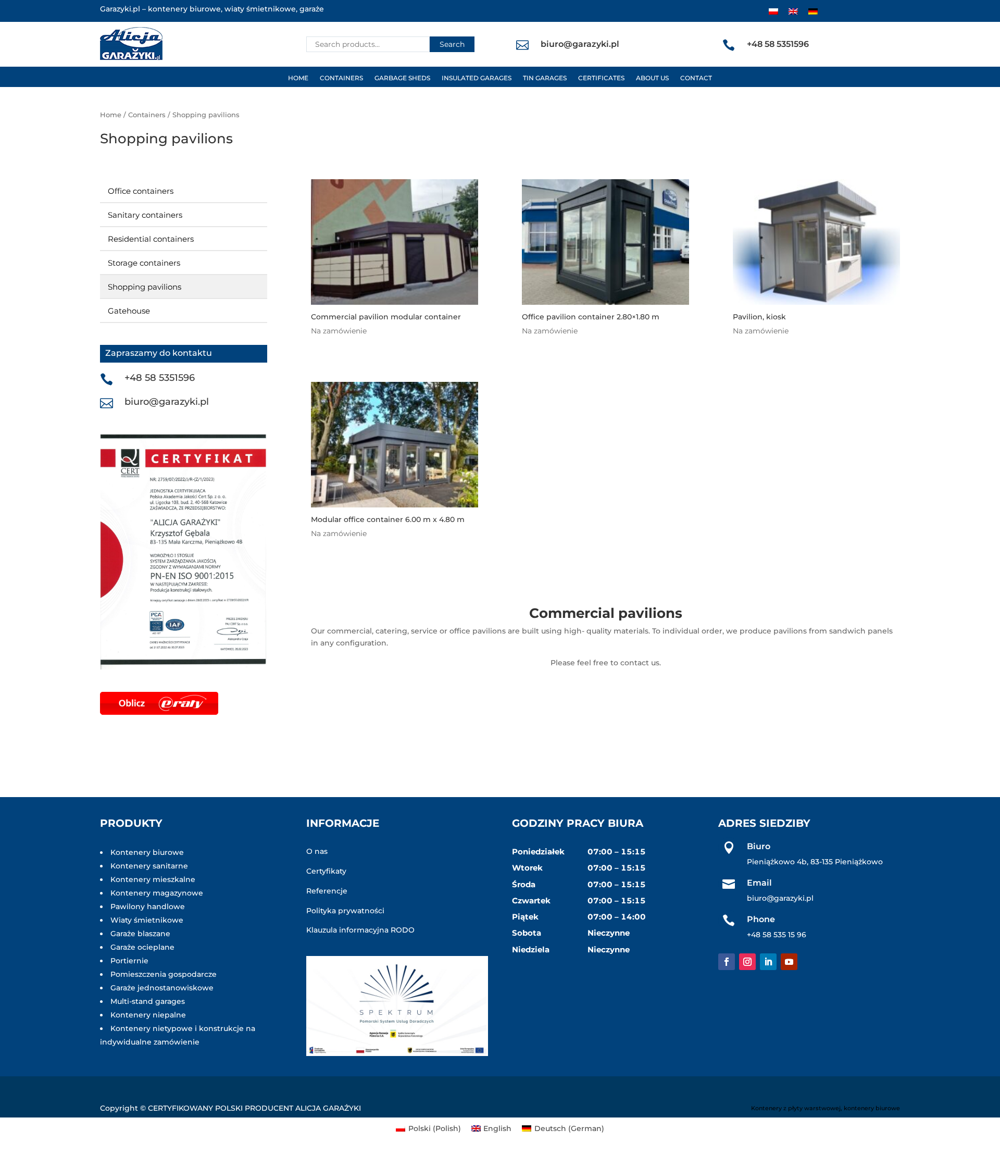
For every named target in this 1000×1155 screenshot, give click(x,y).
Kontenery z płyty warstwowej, (796, 1108)
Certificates (601, 78)
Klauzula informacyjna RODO (360, 930)
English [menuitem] (497, 1128)
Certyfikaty (326, 871)
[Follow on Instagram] (747, 961)
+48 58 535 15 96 (776, 934)
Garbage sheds (402, 78)
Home (298, 78)
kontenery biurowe (872, 1108)
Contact (696, 78)
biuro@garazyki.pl (166, 401)
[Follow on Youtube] (789, 961)
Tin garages (545, 78)
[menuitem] (773, 11)
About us (652, 78)
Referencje (326, 891)
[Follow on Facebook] (726, 961)
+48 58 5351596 (159, 377)
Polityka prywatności (345, 910)
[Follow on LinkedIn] (768, 961)
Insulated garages (476, 78)
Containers (341, 78)
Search (452, 44)
